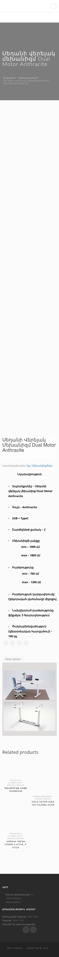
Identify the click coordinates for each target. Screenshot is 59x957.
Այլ (28, 465)
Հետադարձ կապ (37, 948)
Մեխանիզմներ (29, 78)
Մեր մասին (15, 948)
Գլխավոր (10, 78)
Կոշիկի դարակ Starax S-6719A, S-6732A (16, 845)
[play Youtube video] (29, 685)
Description (13, 659)
